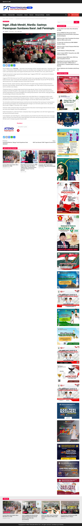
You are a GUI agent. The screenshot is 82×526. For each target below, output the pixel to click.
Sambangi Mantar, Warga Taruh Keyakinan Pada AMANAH (15, 142)
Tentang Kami (20, 14)
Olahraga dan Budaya (39, 14)
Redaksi (4, 14)
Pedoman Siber (11, 14)
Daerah (26, 14)
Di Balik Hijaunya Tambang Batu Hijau (66, 50)
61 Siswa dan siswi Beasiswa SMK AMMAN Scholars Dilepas (70, 507)
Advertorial (45, 512)
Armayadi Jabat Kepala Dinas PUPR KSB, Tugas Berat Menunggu (47, 156)
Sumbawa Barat (6, 21)
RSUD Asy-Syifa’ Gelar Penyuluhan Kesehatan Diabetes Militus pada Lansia (51, 507)
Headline (48, 14)
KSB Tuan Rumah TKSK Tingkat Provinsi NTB (44, 141)
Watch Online (75, 14)
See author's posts (22, 126)
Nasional (31, 14)
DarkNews (54, 524)
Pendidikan (64, 512)
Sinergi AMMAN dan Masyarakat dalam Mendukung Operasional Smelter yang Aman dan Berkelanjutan (68, 34)
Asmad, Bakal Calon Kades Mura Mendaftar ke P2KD (11, 156)
